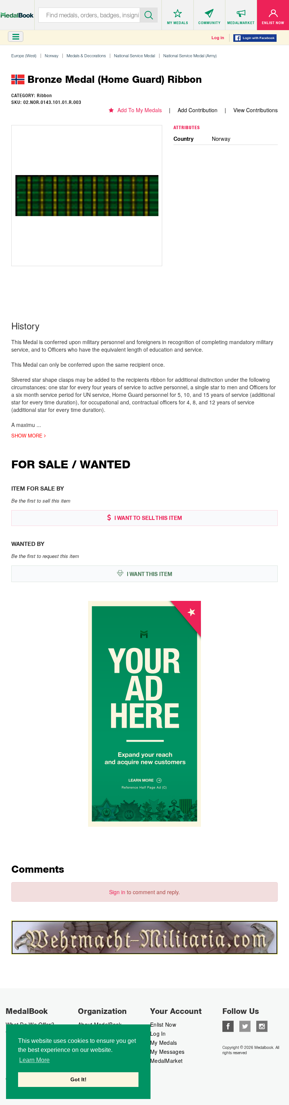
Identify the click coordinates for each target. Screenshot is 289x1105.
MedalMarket (166, 1060)
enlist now (163, 1024)
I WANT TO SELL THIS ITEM (147, 518)
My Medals (163, 1042)
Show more (27, 435)
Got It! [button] (78, 1079)
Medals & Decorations (86, 55)
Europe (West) (24, 55)
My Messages (167, 1051)
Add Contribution (198, 110)
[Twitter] (245, 1025)
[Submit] (149, 14)
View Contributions (255, 110)
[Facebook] (228, 1025)
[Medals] (17, 11)
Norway (51, 55)
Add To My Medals (139, 110)
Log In (158, 1033)
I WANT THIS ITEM (148, 574)
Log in (217, 37)
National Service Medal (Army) (190, 55)
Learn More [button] (34, 1060)
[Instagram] (262, 1025)
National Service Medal (134, 55)
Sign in (117, 892)
